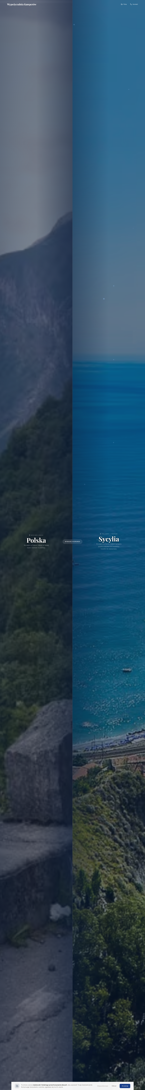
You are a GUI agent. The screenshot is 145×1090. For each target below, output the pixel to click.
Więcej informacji (102, 1086)
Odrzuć (114, 1086)
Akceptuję (125, 1086)
